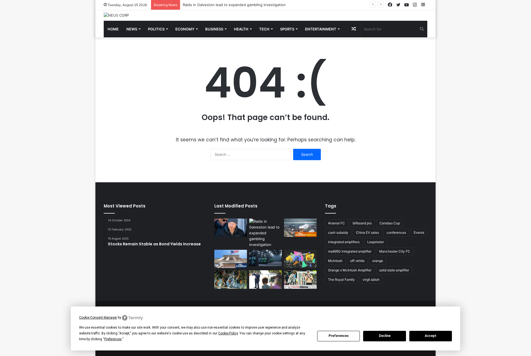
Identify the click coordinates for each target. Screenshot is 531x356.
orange (377, 261)
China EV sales (367, 232)
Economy (184, 29)
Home (113, 29)
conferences (396, 232)
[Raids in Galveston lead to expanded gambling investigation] (265, 233)
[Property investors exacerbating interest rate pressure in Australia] (265, 279)
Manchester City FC (394, 251)
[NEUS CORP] (116, 15)
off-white (357, 261)
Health (241, 29)
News (131, 29)
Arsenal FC (336, 223)
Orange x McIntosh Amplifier (349, 270)
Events (419, 232)
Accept (430, 336)
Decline (385, 336)
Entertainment (320, 29)
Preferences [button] (113, 339)
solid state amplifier (394, 270)
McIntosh (335, 261)
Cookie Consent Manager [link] (98, 317)
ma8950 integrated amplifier (349, 251)
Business (214, 29)
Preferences (339, 336)
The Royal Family (341, 279)
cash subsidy (338, 232)
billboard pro (362, 223)
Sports (287, 29)
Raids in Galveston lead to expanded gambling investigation (234, 4)
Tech (264, 29)
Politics (156, 29)
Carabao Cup (389, 223)
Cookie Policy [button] (228, 333)
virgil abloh (371, 279)
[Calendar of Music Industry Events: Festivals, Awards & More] (300, 259)
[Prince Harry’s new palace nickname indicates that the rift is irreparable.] (230, 228)
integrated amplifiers (344, 242)
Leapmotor (375, 242)
